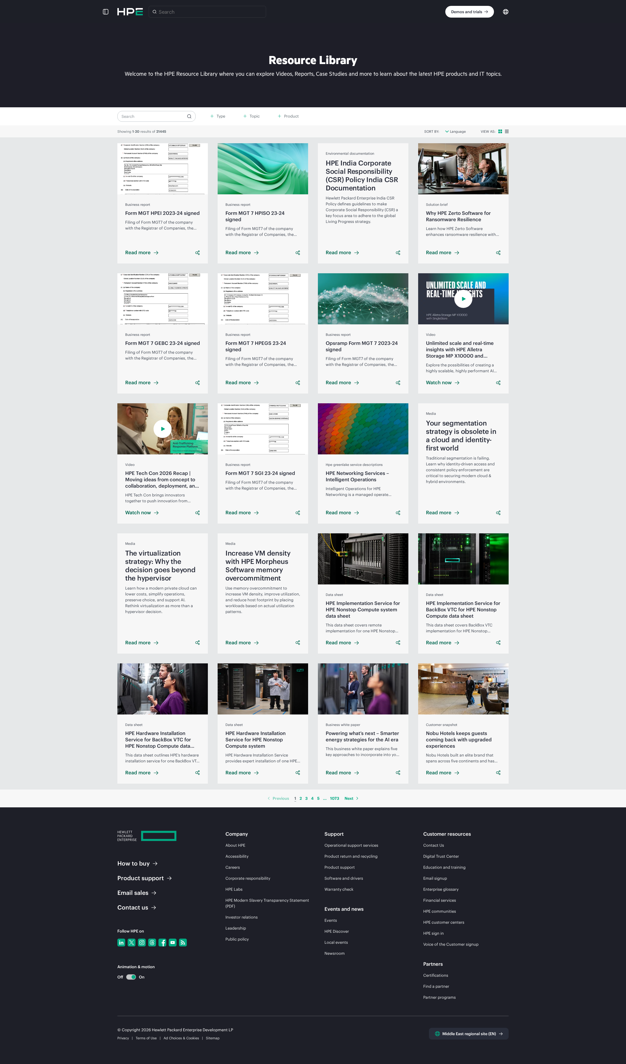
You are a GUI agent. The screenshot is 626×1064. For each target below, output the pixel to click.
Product (140, 878)
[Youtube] (173, 942)
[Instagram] (142, 942)
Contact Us (433, 845)
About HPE (235, 845)
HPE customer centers (443, 922)
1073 (334, 798)
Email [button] (132, 892)
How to (133, 863)
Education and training (444, 867)
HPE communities (439, 911)
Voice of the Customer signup (451, 944)
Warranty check (338, 889)
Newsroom (334, 953)
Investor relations (241, 917)
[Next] (357, 798)
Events (330, 920)
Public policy (237, 939)
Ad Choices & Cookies (181, 1038)
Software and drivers (343, 878)
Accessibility (236, 856)
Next (349, 798)
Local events (336, 942)
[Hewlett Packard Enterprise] (130, 11)
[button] (106, 12)
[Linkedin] (121, 942)
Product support (339, 867)
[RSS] (183, 942)
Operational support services (351, 845)
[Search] (154, 12)
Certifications (435, 975)
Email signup (435, 878)
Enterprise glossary (440, 889)
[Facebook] (162, 942)
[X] (131, 942)
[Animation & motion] (131, 977)
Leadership (235, 928)
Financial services (439, 900)
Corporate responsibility (247, 878)
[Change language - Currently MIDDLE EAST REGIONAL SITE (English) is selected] (506, 11)
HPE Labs (234, 889)
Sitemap (213, 1038)
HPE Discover (336, 931)
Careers (232, 867)
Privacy (123, 1038)
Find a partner (436, 986)
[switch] (128, 977)
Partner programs (439, 997)
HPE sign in (433, 933)
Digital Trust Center (441, 856)
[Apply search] (189, 116)
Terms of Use (146, 1038)
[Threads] (152, 942)
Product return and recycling (351, 856)
